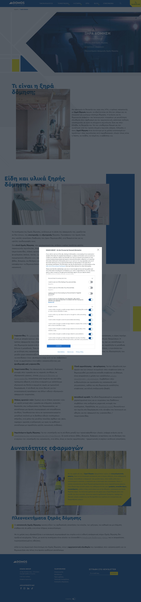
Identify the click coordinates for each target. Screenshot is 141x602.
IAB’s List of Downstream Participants (55, 266)
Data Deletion (61, 352)
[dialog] (70, 301)
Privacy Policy (79, 352)
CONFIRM (59, 346)
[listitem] (70, 278)
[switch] (91, 282)
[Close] (98, 250)
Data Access (70, 352)
